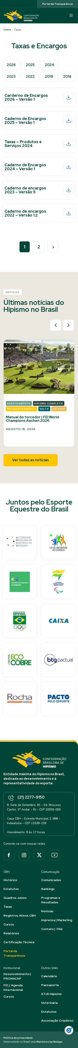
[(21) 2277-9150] (10, 798)
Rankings (48, 889)
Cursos (8, 924)
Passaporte (50, 985)
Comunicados (51, 880)
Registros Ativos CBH (19, 915)
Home (7, 29)
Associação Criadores (57, 1020)
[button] (71, 16)
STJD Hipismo (51, 994)
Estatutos (11, 889)
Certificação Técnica (18, 942)
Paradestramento (21, 409)
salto (44, 409)
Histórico (10, 880)
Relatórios (11, 933)
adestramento (19, 403)
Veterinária (49, 1003)
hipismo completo (48, 403)
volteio (59, 409)
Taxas (7, 907)
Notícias (47, 911)
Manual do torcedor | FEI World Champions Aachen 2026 (32, 419)
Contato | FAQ (52, 929)
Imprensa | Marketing (56, 920)
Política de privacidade (18, 1038)
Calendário (49, 976)
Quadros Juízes (15, 898)
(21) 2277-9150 (31, 797)
